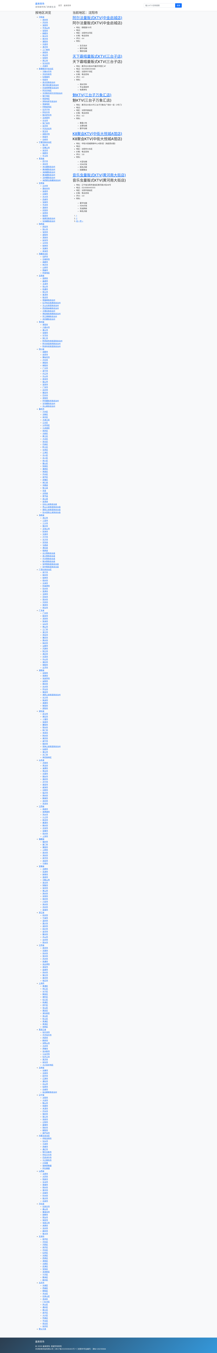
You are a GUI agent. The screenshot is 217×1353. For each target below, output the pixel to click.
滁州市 (45, 893)
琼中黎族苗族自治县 (50, 567)
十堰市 (45, 719)
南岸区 (45, 431)
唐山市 (45, 1209)
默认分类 (42, 1329)
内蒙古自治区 (44, 1136)
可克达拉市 (47, 128)
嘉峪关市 (46, 188)
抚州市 (45, 833)
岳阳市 (45, 673)
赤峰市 (45, 1146)
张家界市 (46, 678)
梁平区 (45, 477)
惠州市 (45, 640)
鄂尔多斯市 (47, 1152)
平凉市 (45, 205)
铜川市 (45, 229)
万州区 (45, 412)
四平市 (45, 1076)
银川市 (45, 145)
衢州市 (45, 934)
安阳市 (45, 30)
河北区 (45, 1250)
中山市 (45, 659)
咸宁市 (45, 741)
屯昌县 (45, 545)
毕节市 (45, 335)
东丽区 (45, 1255)
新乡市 (45, 36)
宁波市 (45, 918)
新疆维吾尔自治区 (46, 69)
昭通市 (45, 289)
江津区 (45, 452)
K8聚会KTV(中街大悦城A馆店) (97, 133)
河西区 (45, 1244)
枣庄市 (45, 771)
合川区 (45, 455)
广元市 (45, 368)
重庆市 (41, 409)
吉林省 (41, 1068)
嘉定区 (45, 1010)
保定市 (45, 1220)
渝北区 (45, 441)
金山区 (45, 1016)
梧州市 (45, 580)
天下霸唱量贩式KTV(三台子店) (97, 56)
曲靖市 (45, 281)
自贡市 (45, 354)
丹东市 (45, 1111)
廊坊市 (45, 1231)
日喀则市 (46, 259)
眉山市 (45, 382)
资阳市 (45, 398)
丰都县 (45, 485)
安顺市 (45, 333)
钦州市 (45, 588)
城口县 (45, 482)
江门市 (45, 629)
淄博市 (45, 768)
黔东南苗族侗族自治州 (51, 344)
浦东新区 (46, 1013)
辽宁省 (41, 1095)
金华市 (45, 931)
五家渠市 (46, 118)
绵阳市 (45, 365)
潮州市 (45, 662)
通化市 (45, 1081)
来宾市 (45, 605)
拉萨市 (45, 256)
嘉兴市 (45, 923)
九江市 (45, 817)
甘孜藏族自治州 (48, 403)
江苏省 (41, 945)
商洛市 (45, 251)
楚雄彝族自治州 (48, 300)
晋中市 (45, 1190)
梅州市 (45, 643)
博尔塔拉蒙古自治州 (50, 85)
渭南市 (45, 237)
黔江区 (45, 447)
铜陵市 (45, 885)
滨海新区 (46, 1272)
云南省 (41, 275)
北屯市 (45, 120)
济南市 (45, 763)
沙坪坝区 (46, 425)
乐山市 (45, 376)
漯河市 (45, 47)
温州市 (45, 921)
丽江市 (45, 292)
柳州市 (45, 575)
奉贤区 (45, 1024)
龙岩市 (45, 861)
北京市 (41, 1283)
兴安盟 (45, 1163)
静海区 (45, 1277)
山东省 (41, 760)
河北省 (41, 1204)
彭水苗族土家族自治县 (51, 512)
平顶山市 (46, 28)
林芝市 (45, 265)
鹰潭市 (45, 823)
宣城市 (45, 910)
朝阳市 (45, 1130)
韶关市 (45, 616)
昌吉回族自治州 (48, 82)
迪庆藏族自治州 (48, 319)
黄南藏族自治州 (48, 169)
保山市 (45, 286)
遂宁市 (45, 371)
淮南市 (45, 877)
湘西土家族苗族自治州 (51, 695)
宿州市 (45, 899)
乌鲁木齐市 (47, 71)
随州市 (45, 744)
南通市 (45, 961)
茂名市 (45, 635)
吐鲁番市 (46, 77)
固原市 (45, 153)
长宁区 (45, 991)
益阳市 (45, 681)
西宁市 (45, 161)
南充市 (45, 379)
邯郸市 (45, 1215)
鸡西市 (45, 1038)
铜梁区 (45, 466)
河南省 (41, 17)
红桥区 (45, 1253)
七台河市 (46, 1054)
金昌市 (45, 191)
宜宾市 (45, 384)
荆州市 (45, 735)
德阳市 (45, 363)
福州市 (45, 842)
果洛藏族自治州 (48, 175)
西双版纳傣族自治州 (50, 308)
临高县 (45, 550)
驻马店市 (46, 63)
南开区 (45, 1247)
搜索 (178, 5)
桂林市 (45, 578)
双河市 (45, 126)
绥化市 (45, 1062)
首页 (60, 5)
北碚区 (45, 433)
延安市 (45, 240)
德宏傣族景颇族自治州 (51, 314)
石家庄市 (46, 1206)
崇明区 (45, 1027)
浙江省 (41, 912)
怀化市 (45, 689)
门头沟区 (46, 1302)
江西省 (41, 806)
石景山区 (46, 1296)
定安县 (45, 542)
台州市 (45, 940)
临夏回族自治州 (48, 218)
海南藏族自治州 (48, 172)
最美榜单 (67, 5)
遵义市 (45, 330)
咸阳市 (45, 235)
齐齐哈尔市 (47, 1035)
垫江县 (45, 488)
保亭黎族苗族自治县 (50, 564)
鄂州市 (45, 727)
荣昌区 (45, 471)
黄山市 (45, 891)
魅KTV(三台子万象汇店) (92, 95)
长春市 (45, 1070)
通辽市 (45, 1149)
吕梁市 (45, 1201)
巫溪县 (45, 501)
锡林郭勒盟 (47, 1166)
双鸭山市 (46, 1043)
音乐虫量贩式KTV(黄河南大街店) (99, 175)
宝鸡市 (45, 232)
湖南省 (41, 670)
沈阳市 (45, 1097)
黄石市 (45, 716)
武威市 (45, 199)
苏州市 (45, 959)
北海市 (45, 583)
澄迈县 (45, 548)
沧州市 (45, 1228)
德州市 (45, 795)
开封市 (45, 22)
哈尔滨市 (46, 1032)
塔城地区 (46, 104)
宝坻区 (45, 1269)
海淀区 (45, 1299)
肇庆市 (45, 637)
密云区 (45, 1323)
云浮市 (45, 667)
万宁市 (45, 537)
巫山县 (45, 499)
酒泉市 (45, 207)
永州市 (45, 686)
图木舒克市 (47, 115)
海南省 (41, 515)
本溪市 (45, 1108)
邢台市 (45, 1217)
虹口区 (45, 999)
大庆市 (45, 1046)
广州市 (45, 613)
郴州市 (45, 684)
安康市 (45, 248)
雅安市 (45, 392)
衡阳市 (45, 706)
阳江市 (45, 651)
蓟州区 (45, 1280)
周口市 (45, 60)
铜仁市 (45, 338)
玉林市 (45, 594)
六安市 (45, 901)
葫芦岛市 (46, 1133)
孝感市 (45, 733)
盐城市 (45, 970)
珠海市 (45, 621)
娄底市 (45, 692)
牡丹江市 (46, 1057)
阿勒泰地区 (47, 107)
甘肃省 (41, 183)
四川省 (41, 349)
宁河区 (45, 1274)
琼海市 (45, 531)
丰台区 (45, 1293)
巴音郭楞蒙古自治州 (50, 88)
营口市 (45, 1117)
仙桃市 (45, 749)
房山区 (45, 1304)
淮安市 (45, 967)
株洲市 (45, 700)
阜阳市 (45, 896)
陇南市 (45, 216)
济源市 (45, 66)
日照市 (45, 790)
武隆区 (45, 480)
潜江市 (45, 752)
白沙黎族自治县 (48, 553)
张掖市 (45, 202)
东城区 (45, 1285)
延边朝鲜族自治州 (49, 1092)
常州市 (45, 956)
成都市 (45, 352)
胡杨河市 (46, 134)
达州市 (45, 390)
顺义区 (45, 1310)
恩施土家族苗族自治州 (51, 746)
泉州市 (45, 852)
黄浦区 (45, 986)
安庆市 (45, 888)
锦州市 (45, 1114)
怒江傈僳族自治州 (49, 316)
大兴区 (45, 1315)
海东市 (45, 164)
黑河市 (45, 1059)
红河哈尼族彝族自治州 (51, 303)
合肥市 (45, 869)
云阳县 (45, 493)
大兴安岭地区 (47, 1065)
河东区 (45, 1242)
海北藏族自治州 (48, 167)
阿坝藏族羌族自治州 (50, 401)
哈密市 (45, 79)
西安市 (45, 226)
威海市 (45, 787)
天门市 (45, 755)
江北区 (45, 422)
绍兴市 (45, 929)
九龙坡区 (46, 428)
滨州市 (45, 801)
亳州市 (45, 904)
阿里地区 (46, 273)
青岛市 (45, 765)
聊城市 (45, 798)
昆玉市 (45, 131)
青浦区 (45, 1021)
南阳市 (45, 52)
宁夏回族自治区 (45, 142)
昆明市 (45, 278)
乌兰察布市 (47, 1160)
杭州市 (45, 915)
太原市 (45, 1174)
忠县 (44, 490)
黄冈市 (45, 738)
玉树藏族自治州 (48, 177)
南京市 (45, 948)
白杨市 (45, 139)
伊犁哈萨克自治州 (49, 101)
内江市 (45, 373)
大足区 (45, 439)
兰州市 (45, 186)
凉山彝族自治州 (48, 406)
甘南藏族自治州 (48, 221)
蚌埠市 (45, 874)
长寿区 (45, 450)
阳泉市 (45, 1179)
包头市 (45, 1141)
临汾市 (45, 1198)
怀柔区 (45, 1318)
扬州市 (45, 972)
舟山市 (45, 937)
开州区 (45, 474)
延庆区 (45, 1326)
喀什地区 (46, 96)
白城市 (45, 1089)
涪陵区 (45, 414)
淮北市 (45, 882)
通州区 (45, 1307)
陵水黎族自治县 (48, 561)
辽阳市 (45, 1122)
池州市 (45, 907)
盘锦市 (45, 1125)
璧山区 (45, 463)
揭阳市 (45, 665)
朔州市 (45, 1187)
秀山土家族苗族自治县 (51, 507)
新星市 (45, 137)
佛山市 (45, 627)
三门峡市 (46, 50)
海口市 (45, 518)
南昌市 (45, 809)
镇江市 (45, 975)
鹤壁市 (45, 33)
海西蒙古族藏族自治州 (51, 180)
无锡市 (45, 950)
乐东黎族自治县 (48, 559)
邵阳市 (45, 708)
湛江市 (45, 632)
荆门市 (45, 730)
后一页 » (79, 221)
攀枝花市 (46, 357)
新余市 (45, 820)
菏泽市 (45, 804)
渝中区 (45, 417)
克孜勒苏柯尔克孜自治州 (52, 93)
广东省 (41, 610)
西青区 (45, 1258)
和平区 (45, 1239)
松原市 (45, 1087)
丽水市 (45, 942)
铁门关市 (46, 123)
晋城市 (45, 1185)
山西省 (41, 1171)
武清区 (45, 1266)
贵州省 (41, 322)
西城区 (45, 1288)
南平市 (45, 858)
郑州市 (45, 20)
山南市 (45, 267)
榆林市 (45, 246)
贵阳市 (45, 324)
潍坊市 (45, 779)
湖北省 (41, 711)
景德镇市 (46, 812)
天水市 (45, 197)
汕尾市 (45, 646)
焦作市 (45, 39)
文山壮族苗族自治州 (50, 305)
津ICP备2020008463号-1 (65, 1349)
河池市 (45, 602)
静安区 (45, 994)
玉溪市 (45, 284)
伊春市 (45, 1048)
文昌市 (45, 534)
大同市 (45, 1176)
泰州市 (45, 978)
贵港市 (45, 591)
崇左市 (45, 608)
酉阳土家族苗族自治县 (51, 510)
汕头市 (45, 624)
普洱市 (45, 295)
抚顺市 (45, 1106)
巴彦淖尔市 (47, 1157)
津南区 (45, 1261)
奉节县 (45, 496)
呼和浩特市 (47, 1138)
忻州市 (45, 1195)
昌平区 (45, 1312)
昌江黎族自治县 (48, 556)
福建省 (41, 839)
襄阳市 (45, 725)
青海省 (41, 158)
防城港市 (46, 586)
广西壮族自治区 (45, 569)
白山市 (45, 1084)
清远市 (45, 654)
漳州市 (45, 855)
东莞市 (45, 657)
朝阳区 (45, 1291)
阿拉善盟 (46, 1168)
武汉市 (45, 714)
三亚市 (45, 520)
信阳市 (45, 58)
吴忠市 (45, 150)
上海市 (41, 983)
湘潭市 (45, 703)
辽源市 (45, 1078)
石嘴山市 (46, 148)
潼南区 (45, 469)
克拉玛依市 (47, 74)
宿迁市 (45, 980)
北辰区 (45, 1263)
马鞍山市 (46, 880)
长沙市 (45, 697)
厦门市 (45, 844)
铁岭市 (45, 1127)
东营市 (45, 774)
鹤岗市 (45, 1040)
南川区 (45, 461)
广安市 (45, 387)
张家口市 (46, 1223)
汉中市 (45, 243)
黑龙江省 (42, 1029)
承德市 (45, 1225)
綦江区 (45, 436)
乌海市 (45, 1144)
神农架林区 (47, 757)
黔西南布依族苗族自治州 (52, 341)
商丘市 (45, 55)
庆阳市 (45, 210)
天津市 (41, 1236)
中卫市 (45, 156)
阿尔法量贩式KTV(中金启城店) (97, 18)
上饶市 (45, 836)
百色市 (45, 597)
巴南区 (45, 444)
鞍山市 (45, 1103)
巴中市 (45, 395)
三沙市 (45, 523)
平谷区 (45, 1321)
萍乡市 (45, 814)
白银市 (45, 194)
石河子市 (46, 109)
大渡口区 (46, 420)
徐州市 (45, 953)
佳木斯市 (46, 1051)
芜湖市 (45, 872)
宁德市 (45, 863)
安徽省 (41, 866)
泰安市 (45, 784)
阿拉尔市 (46, 112)
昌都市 (45, 262)
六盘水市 (46, 327)
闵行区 (45, 1005)
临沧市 (45, 297)
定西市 (45, 213)
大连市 (45, 1100)
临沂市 (45, 793)
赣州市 (45, 825)
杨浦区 (45, 1002)
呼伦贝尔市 (47, 1155)
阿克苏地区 (47, 90)
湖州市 (45, 926)
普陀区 (45, 997)
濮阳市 (45, 41)
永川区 (45, 458)
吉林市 (45, 1073)
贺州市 (45, 599)
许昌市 (45, 44)
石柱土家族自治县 (49, 504)
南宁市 (45, 572)
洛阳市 (45, 25)
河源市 (45, 648)
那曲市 (45, 270)
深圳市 (45, 618)
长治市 (45, 1182)
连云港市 (46, 964)
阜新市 (45, 1119)
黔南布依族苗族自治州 (51, 346)
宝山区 (45, 1008)
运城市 (45, 1193)
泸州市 (45, 360)
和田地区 (46, 99)
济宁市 (45, 782)
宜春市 (45, 831)
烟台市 (45, 776)
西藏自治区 (43, 254)
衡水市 (45, 1234)
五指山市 (46, 529)
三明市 (45, 850)
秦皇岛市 (46, 1212)
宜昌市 (45, 722)
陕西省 (41, 224)
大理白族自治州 (48, 311)
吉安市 (45, 828)
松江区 (45, 1019)
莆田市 (45, 847)
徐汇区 (45, 989)
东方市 (45, 539)
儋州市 (45, 526)
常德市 (45, 676)
